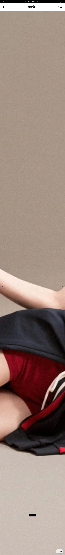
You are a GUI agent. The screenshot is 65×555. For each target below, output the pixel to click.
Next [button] (62, 286)
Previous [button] (2, 286)
